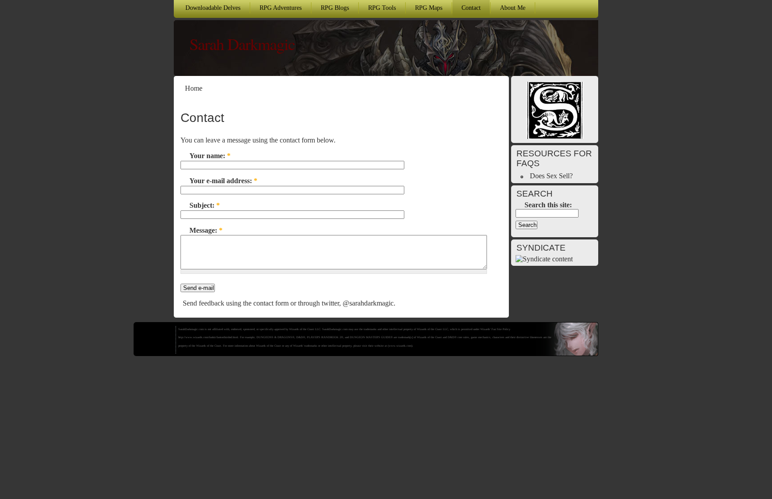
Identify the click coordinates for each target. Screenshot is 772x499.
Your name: (210, 155)
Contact (471, 7)
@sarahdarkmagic (368, 303)
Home (193, 88)
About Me (512, 7)
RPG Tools (382, 7)
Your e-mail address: (223, 181)
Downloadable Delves (212, 7)
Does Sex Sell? (551, 176)
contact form (271, 303)
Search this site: (548, 205)
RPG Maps (428, 7)
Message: (205, 230)
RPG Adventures (281, 7)
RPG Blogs (335, 7)
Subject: (204, 205)
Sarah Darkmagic (242, 44)
